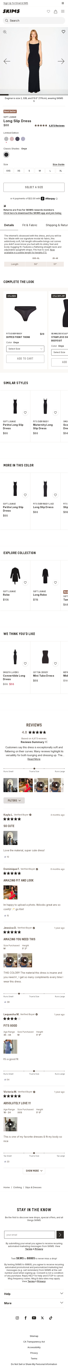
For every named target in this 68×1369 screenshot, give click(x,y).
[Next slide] (61, 61)
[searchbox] (37, 20)
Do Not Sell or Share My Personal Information (34, 1364)
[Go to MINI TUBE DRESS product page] (45, 657)
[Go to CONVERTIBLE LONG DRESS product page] (15, 657)
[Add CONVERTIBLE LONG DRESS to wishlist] (25, 663)
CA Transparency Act (34, 1341)
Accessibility (34, 1347)
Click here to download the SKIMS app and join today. (32, 213)
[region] (34, 785)
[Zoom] (5, 32)
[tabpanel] (34, 250)
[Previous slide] (7, 61)
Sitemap (34, 1336)
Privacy (34, 1353)
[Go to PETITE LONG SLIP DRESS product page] (15, 406)
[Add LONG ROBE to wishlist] (55, 582)
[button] (50, 125)
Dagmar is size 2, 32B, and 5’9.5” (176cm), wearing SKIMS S (34, 99)
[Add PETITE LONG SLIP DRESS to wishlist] (25, 412)
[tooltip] (46, 742)
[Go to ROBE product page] (15, 576)
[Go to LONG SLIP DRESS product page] (45, 488)
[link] (6, 139)
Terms (34, 1358)
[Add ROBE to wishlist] (25, 582)
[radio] (8, 171)
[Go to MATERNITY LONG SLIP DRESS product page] (45, 406)
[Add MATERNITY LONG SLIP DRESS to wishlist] (55, 412)
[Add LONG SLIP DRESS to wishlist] (63, 31)
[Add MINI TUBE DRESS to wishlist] (55, 663)
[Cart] (55, 11)
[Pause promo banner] (63, 3)
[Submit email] (60, 1235)
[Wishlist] (48, 11)
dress (42, 235)
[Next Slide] (63, 785)
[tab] (9, 225)
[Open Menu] (62, 11)
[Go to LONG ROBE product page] (45, 576)
